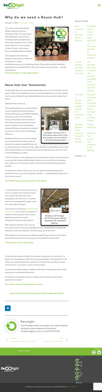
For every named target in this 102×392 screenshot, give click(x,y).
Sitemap (79, 373)
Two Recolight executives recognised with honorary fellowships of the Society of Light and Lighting (92, 76)
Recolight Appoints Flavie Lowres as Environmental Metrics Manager (81, 133)
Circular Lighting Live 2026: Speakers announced (80, 67)
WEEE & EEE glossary (79, 378)
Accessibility (79, 365)
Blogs (31, 23)
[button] (8, 308)
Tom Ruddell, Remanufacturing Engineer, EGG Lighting (26, 181)
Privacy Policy (79, 369)
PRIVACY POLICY (72, 387)
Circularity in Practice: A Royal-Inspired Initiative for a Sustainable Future (79, 106)
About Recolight (79, 360)
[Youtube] (94, 352)
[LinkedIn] (99, 352)
